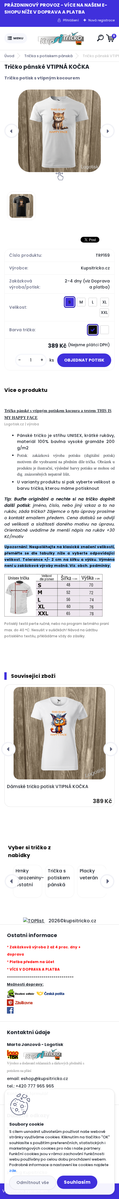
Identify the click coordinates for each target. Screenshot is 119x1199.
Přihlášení (71, 20)
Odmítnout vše (32, 1182)
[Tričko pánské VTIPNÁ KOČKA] (59, 131)
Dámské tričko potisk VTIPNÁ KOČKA (47, 787)
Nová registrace (101, 20)
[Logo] (61, 38)
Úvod (9, 56)
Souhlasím (77, 1182)
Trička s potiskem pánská (48, 56)
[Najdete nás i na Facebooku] (10, 1010)
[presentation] (11, 131)
